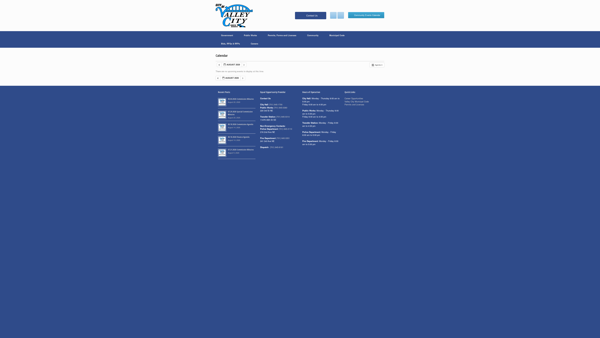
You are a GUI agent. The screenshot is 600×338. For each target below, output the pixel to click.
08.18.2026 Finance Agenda (238, 137)
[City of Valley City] (234, 15)
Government (227, 35)
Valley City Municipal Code (357, 101)
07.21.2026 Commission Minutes (241, 149)
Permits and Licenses (354, 104)
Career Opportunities (354, 98)
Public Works (250, 35)
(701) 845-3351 (283, 138)
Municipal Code (337, 35)
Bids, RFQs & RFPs (230, 43)
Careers (254, 43)
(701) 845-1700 (275, 104)
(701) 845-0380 (280, 107)
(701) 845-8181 (276, 147)
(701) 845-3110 (285, 128)
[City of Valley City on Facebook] (333, 15)
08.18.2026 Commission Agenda (240, 124)
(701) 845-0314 (283, 116)
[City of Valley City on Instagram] (341, 15)
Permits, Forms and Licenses (282, 35)
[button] (379, 39)
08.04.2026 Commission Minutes (241, 99)
